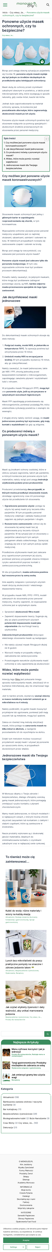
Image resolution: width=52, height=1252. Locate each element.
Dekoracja (8, 1127)
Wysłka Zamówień (26, 1167)
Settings (13, 1247)
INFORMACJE (26, 1187)
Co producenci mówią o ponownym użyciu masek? (26, 154)
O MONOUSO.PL (26, 1161)
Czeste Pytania (26, 1193)
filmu (17, 679)
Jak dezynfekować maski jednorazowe (24, 149)
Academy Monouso (26, 1183)
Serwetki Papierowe (26, 1215)
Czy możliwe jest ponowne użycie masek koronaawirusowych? (25, 144)
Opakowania (10, 973)
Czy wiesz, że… (17, 12)
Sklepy (26, 1176)
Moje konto (26, 1190)
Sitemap (26, 1180)
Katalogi (26, 1196)
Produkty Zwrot (26, 1173)
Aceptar (26, 1240)
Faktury (26, 1202)
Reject (37, 1247)
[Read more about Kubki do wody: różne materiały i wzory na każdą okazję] (26, 888)
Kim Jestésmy (26, 1164)
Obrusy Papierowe (26, 1218)
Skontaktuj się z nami (26, 1199)
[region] (26, 1238)
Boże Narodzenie (38, 1118)
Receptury (20, 973)
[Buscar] (47, 1034)
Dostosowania (26, 1205)
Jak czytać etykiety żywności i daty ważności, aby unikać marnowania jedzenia (25, 1010)
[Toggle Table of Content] (45, 139)
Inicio (5, 12)
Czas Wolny (8, 1123)
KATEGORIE (26, 1212)
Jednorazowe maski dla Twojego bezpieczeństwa (21, 167)
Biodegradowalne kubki (14, 1118)
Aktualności (10, 917)
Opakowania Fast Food (26, 1221)
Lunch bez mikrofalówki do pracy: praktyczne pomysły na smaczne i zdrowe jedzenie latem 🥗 (24, 964)
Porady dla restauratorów (15, 1020)
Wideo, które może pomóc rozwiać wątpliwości (23, 160)
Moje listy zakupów (26, 1208)
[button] (48, 5)
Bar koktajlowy (10, 1109)
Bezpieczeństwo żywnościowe (26, 971)
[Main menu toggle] (5, 5)
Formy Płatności (26, 1170)
